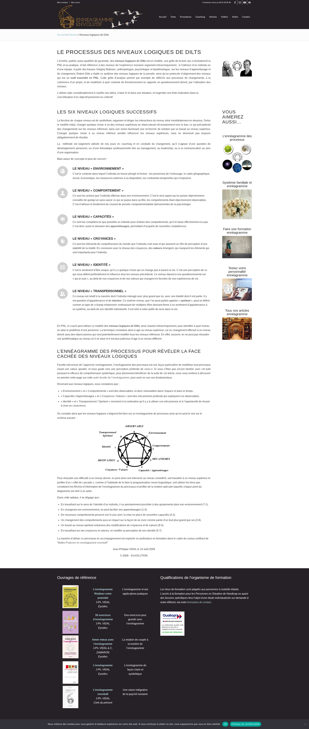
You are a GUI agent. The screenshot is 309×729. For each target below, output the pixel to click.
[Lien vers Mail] (249, 2)
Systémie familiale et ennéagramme (237, 184)
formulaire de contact (199, 602)
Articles (72, 34)
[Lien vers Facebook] (235, 2)
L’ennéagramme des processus (237, 137)
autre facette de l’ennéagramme (111, 377)
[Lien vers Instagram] (239, 2)
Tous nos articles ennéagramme (237, 312)
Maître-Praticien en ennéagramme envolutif (82, 542)
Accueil (61, 34)
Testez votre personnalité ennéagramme (237, 271)
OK (225, 724)
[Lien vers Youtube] (244, 2)
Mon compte (62, 2)
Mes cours (75, 2)
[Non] (305, 724)
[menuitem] (63, 2)
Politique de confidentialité (246, 724)
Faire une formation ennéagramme (237, 230)
